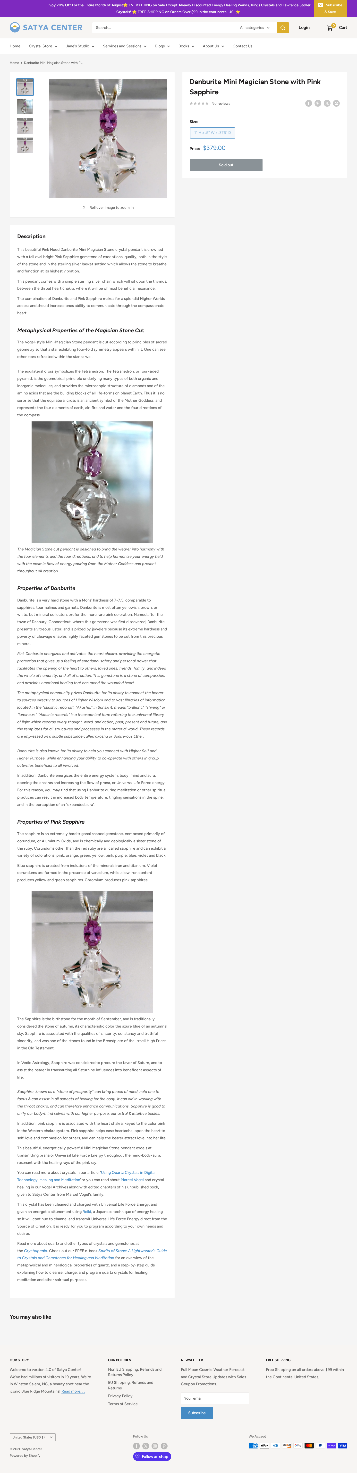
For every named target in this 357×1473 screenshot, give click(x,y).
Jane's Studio (77, 46)
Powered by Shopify (25, 1456)
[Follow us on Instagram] (155, 1446)
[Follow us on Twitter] (145, 1446)
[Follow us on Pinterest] (164, 1446)
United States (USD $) (28, 1437)
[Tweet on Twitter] (327, 103)
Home (15, 46)
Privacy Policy (120, 1396)
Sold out (226, 164)
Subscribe (197, 1413)
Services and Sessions (122, 46)
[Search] (283, 27)
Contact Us (242, 46)
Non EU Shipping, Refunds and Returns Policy (135, 1372)
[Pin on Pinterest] (317, 103)
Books (183, 46)
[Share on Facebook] (308, 103)
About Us (211, 46)
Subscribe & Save (333, 8)
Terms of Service (123, 1404)
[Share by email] (336, 103)
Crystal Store (40, 46)
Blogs (160, 46)
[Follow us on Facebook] (136, 1446)
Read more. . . (73, 1391)
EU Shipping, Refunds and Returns (130, 1385)
